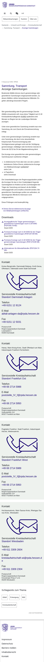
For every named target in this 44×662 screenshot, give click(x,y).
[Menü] (5, 13)
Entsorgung (14, 597)
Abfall (5, 597)
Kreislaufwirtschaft (9, 605)
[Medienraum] (17, 13)
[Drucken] (19, 106)
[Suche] (11, 13)
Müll (23, 597)
